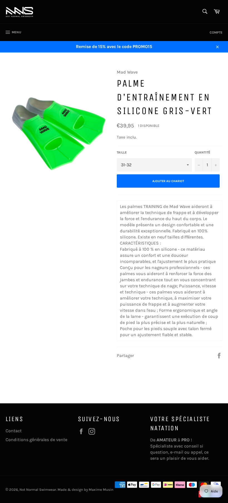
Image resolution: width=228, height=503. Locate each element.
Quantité (202, 152)
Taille (122, 152)
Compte (216, 32)
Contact (14, 430)
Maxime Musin (101, 489)
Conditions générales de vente (36, 439)
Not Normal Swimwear (37, 489)
